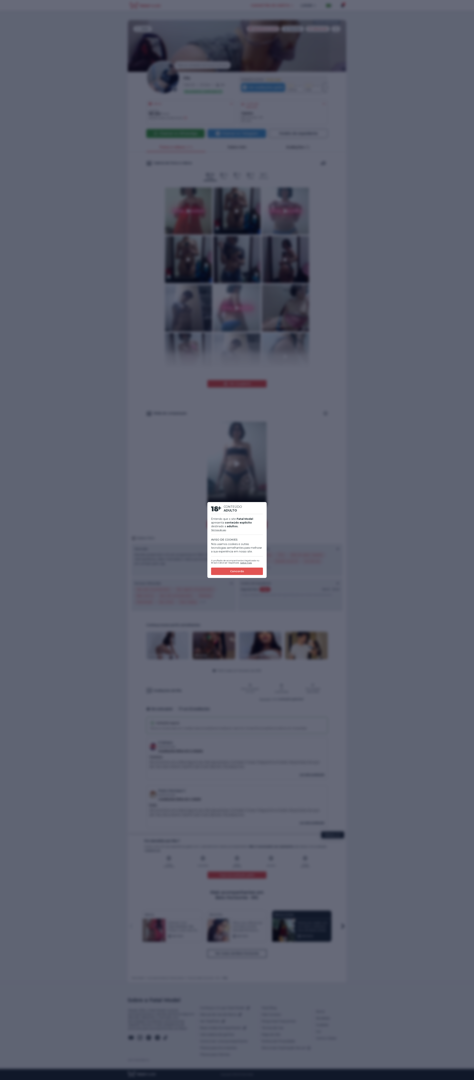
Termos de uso (218, 530)
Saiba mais (246, 562)
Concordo (237, 571)
